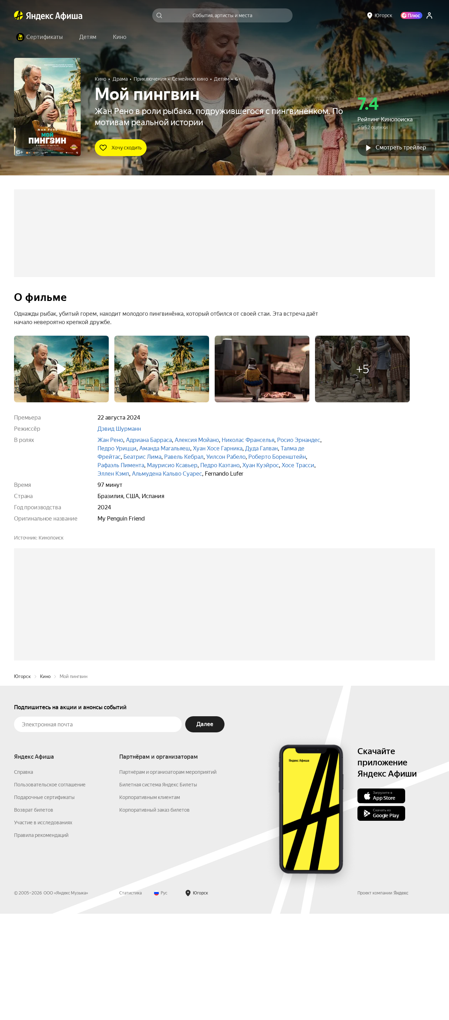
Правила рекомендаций (41, 941)
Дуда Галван (261, 448)
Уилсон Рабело (226, 457)
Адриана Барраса (149, 440)
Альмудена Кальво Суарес (167, 473)
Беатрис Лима (142, 457)
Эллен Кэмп (113, 473)
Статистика (130, 999)
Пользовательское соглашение (50, 891)
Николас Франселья (248, 440)
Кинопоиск (51, 538)
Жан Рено (110, 440)
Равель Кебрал (183, 457)
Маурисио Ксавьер (172, 465)
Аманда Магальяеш (164, 448)
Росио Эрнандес (298, 440)
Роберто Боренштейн (277, 457)
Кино (45, 782)
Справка (23, 878)
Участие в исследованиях (43, 929)
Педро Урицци (117, 448)
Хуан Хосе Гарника (217, 448)
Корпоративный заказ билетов (154, 916)
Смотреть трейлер (401, 147)
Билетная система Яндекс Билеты (158, 891)
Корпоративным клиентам (149, 903)
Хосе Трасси (298, 465)
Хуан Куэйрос (260, 465)
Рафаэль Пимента (121, 465)
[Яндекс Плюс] (411, 15)
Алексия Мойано (197, 440)
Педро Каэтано (220, 465)
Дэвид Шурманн (119, 428)
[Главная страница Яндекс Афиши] (18, 15)
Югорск (22, 782)
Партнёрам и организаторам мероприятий (167, 878)
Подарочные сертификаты (44, 903)
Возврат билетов (33, 916)
